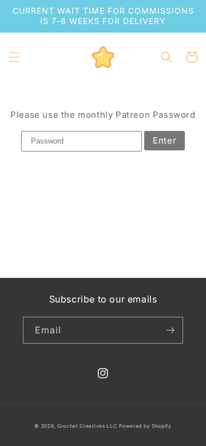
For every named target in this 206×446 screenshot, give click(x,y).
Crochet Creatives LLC (87, 426)
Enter (164, 140)
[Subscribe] (170, 330)
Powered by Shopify (145, 426)
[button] (14, 57)
